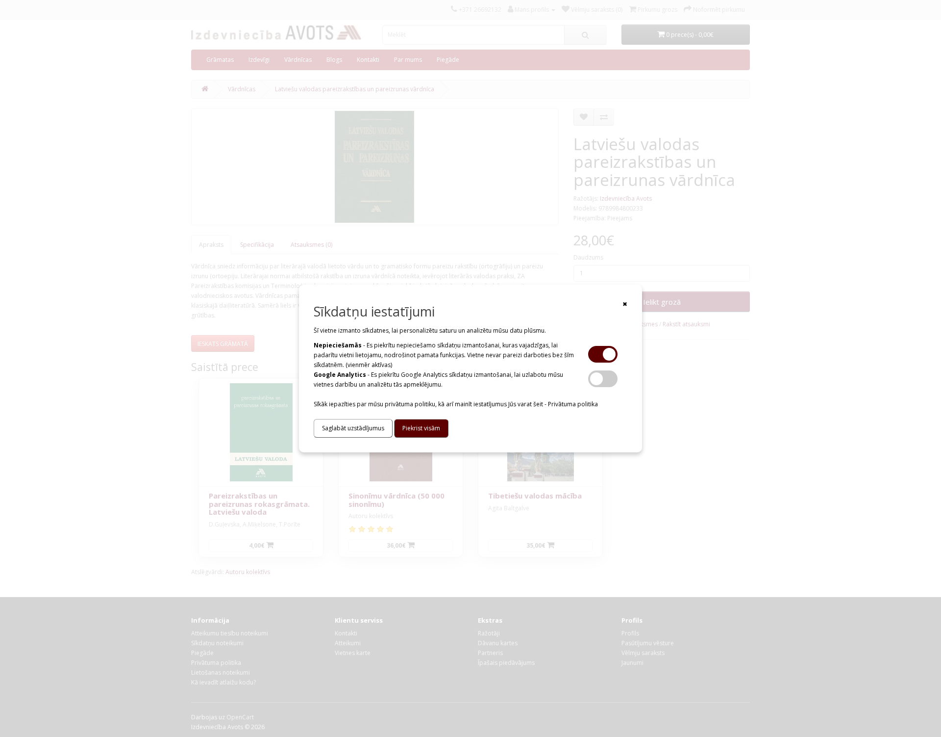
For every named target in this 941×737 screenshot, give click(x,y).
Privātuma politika (573, 404)
